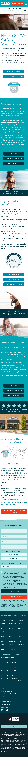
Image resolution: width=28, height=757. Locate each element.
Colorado (3, 623)
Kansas (2, 644)
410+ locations (14, 315)
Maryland (11, 620)
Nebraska (11, 636)
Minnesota (11, 628)
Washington (21, 644)
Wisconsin (20, 647)
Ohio (19, 618)
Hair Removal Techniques (14, 284)
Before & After (14, 274)
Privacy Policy (15, 583)
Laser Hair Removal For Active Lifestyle (10, 659)
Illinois (2, 636)
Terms (17, 601)
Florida (2, 628)
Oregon (20, 623)
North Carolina (12, 647)
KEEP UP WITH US (14, 727)
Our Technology (14, 279)
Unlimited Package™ (11, 214)
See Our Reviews (14, 411)
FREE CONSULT (17, 3)
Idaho (2, 633)
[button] (25, 3)
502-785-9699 (15, 502)
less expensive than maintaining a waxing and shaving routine (11, 120)
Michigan (11, 626)
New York (11, 644)
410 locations (9, 473)
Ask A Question (14, 591)
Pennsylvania (21, 626)
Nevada (10, 639)
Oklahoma (20, 620)
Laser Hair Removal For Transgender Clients (11, 680)
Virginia (20, 641)
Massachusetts (12, 623)
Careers (3, 688)
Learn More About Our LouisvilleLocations (14, 511)
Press (2, 696)
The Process (14, 154)
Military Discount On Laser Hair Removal (10, 693)
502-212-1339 (5, 502)
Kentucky (3, 647)
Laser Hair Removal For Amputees (9, 662)
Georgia (3, 631)
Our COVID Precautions (6, 691)
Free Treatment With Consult (13, 194)
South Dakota (21, 631)
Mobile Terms (6, 583)
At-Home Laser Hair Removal (7, 657)
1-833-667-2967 (19, 584)
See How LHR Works (14, 71)
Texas (19, 636)
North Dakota (12, 649)
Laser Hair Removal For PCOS (7, 675)
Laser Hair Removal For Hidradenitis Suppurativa (12, 673)
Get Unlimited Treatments (14, 76)
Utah (19, 639)
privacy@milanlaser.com (9, 586)
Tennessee (20, 633)
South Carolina (21, 628)
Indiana (2, 639)
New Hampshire (12, 641)
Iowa (2, 641)
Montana (11, 633)
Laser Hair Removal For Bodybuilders (9, 665)
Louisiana (3, 649)
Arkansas (3, 620)
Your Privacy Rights (5, 704)
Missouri (11, 631)
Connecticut (3, 626)
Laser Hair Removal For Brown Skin (9, 667)
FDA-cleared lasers (10, 142)
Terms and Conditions (6, 701)
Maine (10, 618)
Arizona (3, 618)
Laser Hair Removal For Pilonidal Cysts (9, 678)
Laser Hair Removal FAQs (14, 159)
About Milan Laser (14, 163)
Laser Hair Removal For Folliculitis (8, 670)
